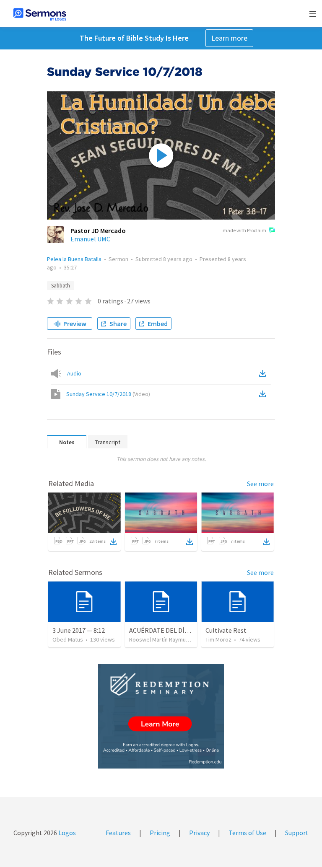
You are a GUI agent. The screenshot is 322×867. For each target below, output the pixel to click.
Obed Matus (67, 639)
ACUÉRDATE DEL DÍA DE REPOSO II (179, 630)
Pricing (160, 832)
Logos (66, 832)
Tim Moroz (218, 639)
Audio (74, 373)
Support (297, 832)
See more (260, 483)
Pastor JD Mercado (98, 230)
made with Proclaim (244, 230)
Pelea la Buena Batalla (74, 259)
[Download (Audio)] (264, 373)
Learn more (229, 38)
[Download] (113, 541)
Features (118, 832)
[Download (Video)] (264, 394)
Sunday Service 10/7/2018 (108, 394)
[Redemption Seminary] (161, 716)
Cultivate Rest (226, 630)
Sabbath (60, 285)
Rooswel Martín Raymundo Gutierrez (175, 639)
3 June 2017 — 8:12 (78, 630)
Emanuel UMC (90, 239)
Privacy (199, 832)
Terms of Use (247, 832)
